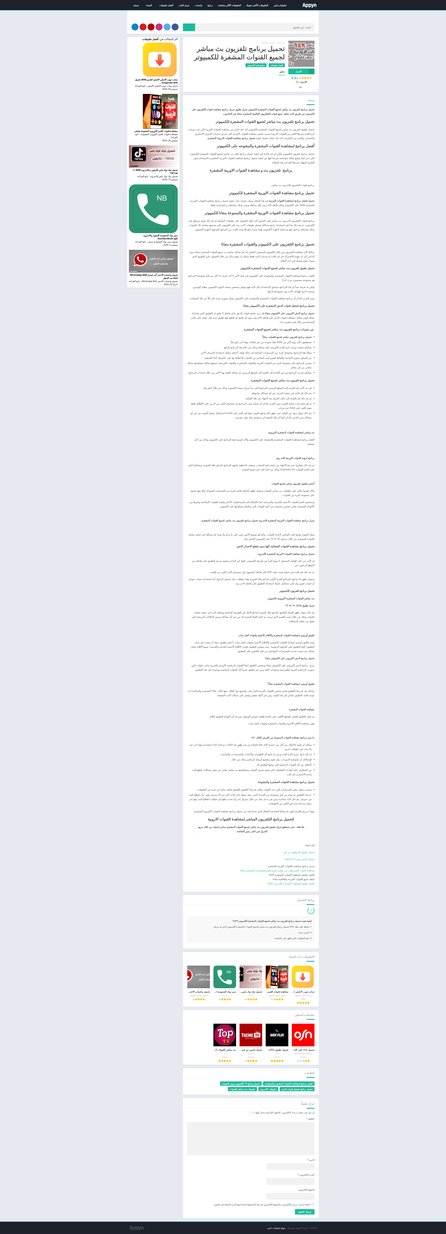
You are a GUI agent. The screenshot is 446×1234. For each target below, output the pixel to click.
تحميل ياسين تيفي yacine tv (299, 859)
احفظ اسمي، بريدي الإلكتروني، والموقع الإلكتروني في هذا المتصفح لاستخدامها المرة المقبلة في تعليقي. (261, 1205)
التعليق (310, 1119)
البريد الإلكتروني (306, 1175)
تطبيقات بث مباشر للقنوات (242, 1090)
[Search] (189, 27)
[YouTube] (151, 26)
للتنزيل (299, 71)
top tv (282, 74)
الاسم (310, 1160)
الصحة (149, 5)
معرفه (136, 5)
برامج (210, 5)
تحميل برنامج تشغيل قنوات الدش (297, 1090)
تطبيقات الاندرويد (268, 1090)
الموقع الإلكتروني (306, 1190)
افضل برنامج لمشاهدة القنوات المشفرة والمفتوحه (289, 1084)
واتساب (198, 5)
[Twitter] (167, 26)
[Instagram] (159, 26)
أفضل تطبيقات (166, 5)
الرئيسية (281, 42)
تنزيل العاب (184, 5)
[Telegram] (135, 26)
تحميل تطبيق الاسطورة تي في (298, 852)
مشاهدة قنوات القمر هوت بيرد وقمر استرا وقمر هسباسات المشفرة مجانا (277, 870)
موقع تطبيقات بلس (276, 1228)
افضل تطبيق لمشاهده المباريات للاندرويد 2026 (290, 883)
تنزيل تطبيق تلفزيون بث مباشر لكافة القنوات (282, 911)
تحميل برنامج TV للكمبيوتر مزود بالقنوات (241, 1084)
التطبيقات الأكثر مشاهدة (229, 5)
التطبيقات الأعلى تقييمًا (257, 5)
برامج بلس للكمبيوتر (256, 65)
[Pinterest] (143, 26)
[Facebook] (175, 26)
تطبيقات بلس (280, 5)
